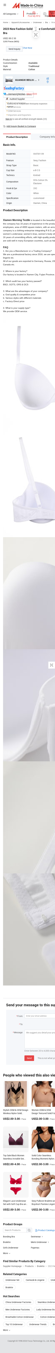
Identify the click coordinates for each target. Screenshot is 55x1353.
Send (29, 1058)
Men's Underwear (39, 1242)
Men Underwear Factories (18, 1309)
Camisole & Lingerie (35, 1279)
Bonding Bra (9, 1236)
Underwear (37, 22)
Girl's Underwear (10, 1247)
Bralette (7, 1242)
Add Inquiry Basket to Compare (21, 126)
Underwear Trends (37, 1324)
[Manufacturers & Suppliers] (27, 5)
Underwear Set (12, 1279)
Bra (46, 22)
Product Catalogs (46, 1230)
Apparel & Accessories (20, 22)
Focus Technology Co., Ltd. (39, 1341)
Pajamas (35, 1247)
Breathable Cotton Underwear (20, 1316)
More (5, 1330)
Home (5, 22)
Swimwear (36, 1236)
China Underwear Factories (18, 1302)
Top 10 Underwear (14, 1324)
